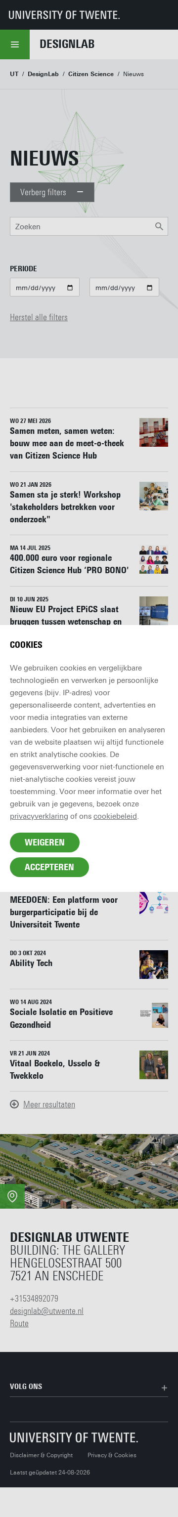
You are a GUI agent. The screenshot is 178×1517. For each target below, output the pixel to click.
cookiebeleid (115, 816)
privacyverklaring (39, 816)
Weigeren (45, 842)
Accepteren (49, 867)
